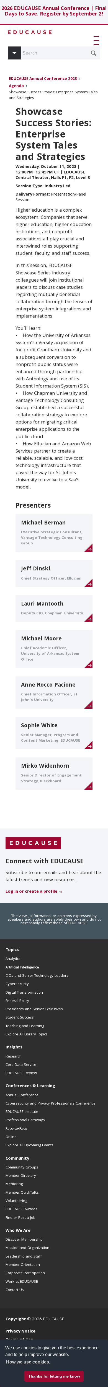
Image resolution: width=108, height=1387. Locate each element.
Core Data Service (21, 1065)
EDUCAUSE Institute (22, 1112)
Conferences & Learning (30, 1086)
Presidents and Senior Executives (34, 1009)
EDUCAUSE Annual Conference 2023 (43, 79)
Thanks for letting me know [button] (54, 1376)
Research (14, 1057)
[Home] (30, 32)
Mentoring (14, 1184)
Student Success (20, 1018)
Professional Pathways (25, 1120)
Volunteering (16, 1201)
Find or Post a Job (20, 1218)
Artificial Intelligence (22, 968)
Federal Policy (17, 1001)
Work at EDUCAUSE (22, 1282)
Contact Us (15, 1290)
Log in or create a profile (31, 891)
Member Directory (21, 1176)
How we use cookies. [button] (28, 1362)
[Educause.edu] (33, 843)
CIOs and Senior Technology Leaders (37, 976)
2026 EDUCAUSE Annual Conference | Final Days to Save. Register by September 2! (54, 12)
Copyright (16, 1319)
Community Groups (22, 1168)
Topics (12, 950)
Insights (14, 1047)
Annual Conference (22, 1095)
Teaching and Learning (25, 1026)
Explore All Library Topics (27, 1035)
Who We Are (18, 1231)
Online (11, 1137)
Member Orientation (23, 1265)
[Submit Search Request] (93, 53)
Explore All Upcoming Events (29, 1145)
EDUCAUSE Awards (21, 1209)
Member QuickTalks (22, 1193)
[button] (97, 40)
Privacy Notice (20, 1331)
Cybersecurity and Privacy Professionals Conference (51, 1104)
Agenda (16, 86)
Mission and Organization (27, 1248)
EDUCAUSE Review (21, 1073)
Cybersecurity (17, 984)
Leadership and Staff (24, 1257)
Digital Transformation (24, 993)
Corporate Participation (25, 1273)
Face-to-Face (16, 1129)
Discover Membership (24, 1240)
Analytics (13, 959)
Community (17, 1158)
